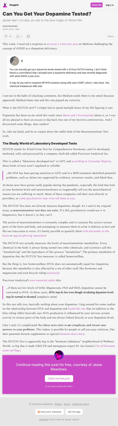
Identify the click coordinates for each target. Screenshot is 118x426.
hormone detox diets (72, 334)
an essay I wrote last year (62, 44)
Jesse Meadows (10, 26)
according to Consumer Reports (91, 161)
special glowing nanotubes (29, 236)
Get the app (74, 411)
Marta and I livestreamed (78, 115)
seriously (53, 273)
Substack (43, 419)
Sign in (110, 4)
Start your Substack (50, 411)
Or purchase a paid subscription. (59, 386)
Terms (67, 404)
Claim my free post (59, 378)
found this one (77, 309)
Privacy (58, 404)
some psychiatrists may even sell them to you (47, 198)
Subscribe (96, 5)
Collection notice (80, 404)
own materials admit (42, 280)
